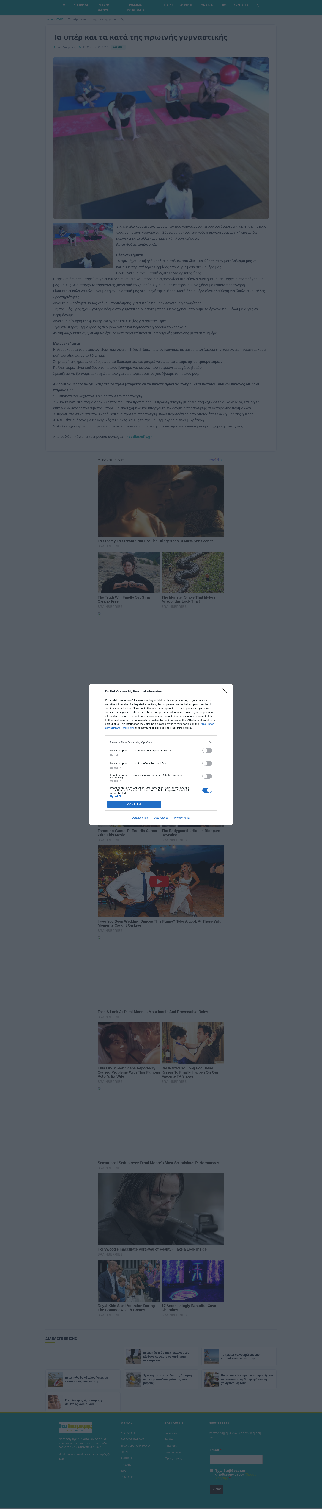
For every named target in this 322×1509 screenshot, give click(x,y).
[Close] (225, 691)
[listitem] (161, 742)
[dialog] (161, 754)
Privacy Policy (182, 817)
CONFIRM (134, 804)
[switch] (207, 750)
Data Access (161, 817)
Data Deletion (140, 817)
